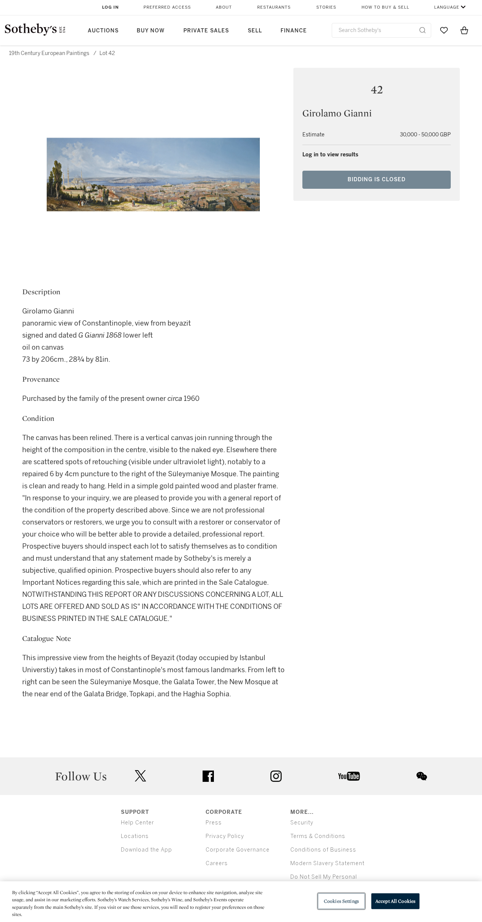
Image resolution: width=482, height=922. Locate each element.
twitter (140, 776)
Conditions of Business (323, 850)
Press (214, 823)
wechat (421, 776)
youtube (349, 776)
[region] (241, 901)
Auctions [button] (103, 31)
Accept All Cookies (395, 901)
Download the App (146, 850)
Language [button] (446, 7)
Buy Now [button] (151, 31)
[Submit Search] (422, 30)
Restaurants (274, 7)
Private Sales (206, 31)
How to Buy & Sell (385, 7)
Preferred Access (167, 7)
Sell (255, 31)
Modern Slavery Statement (327, 863)
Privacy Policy (225, 836)
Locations (135, 836)
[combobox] (381, 30)
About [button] (224, 7)
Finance (294, 31)
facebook (208, 776)
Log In (110, 7)
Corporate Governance (238, 850)
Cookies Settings (341, 901)
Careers (217, 863)
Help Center (137, 823)
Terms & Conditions (317, 836)
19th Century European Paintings (49, 53)
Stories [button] (326, 7)
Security (301, 823)
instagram (276, 776)
